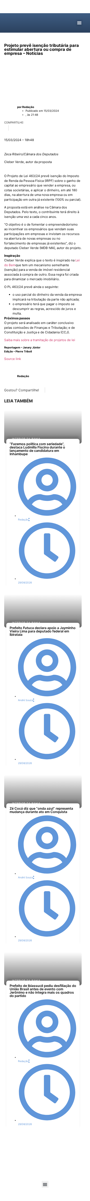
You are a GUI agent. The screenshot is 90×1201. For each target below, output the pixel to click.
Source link (12, 359)
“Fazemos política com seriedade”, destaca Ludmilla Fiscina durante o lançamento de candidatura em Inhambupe (37, 449)
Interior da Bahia (26, 438)
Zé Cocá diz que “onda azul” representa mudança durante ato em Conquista (41, 810)
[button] (79, 22)
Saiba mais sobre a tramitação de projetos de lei (39, 340)
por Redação (25, 107)
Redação (23, 376)
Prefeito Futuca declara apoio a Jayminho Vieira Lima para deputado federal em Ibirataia (43, 631)
